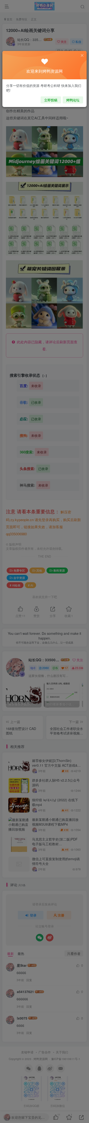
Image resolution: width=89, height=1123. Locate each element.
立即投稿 (50, 100)
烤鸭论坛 (73, 100)
